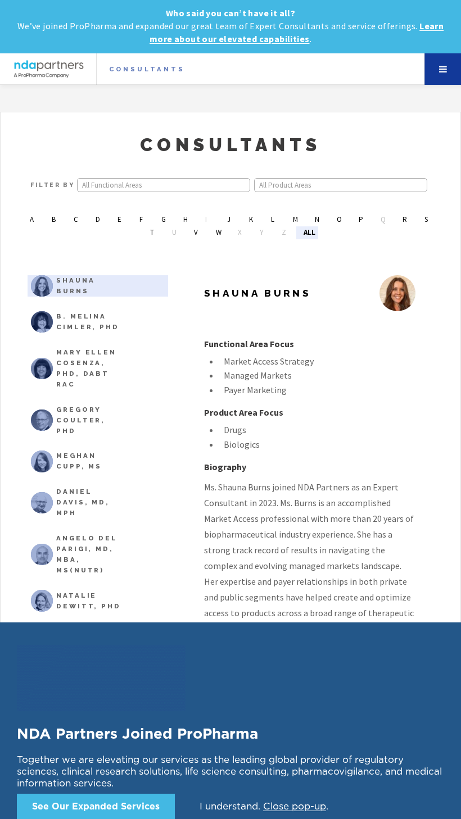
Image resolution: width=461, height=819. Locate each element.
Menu (443, 69)
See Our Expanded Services (96, 790)
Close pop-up (294, 790)
